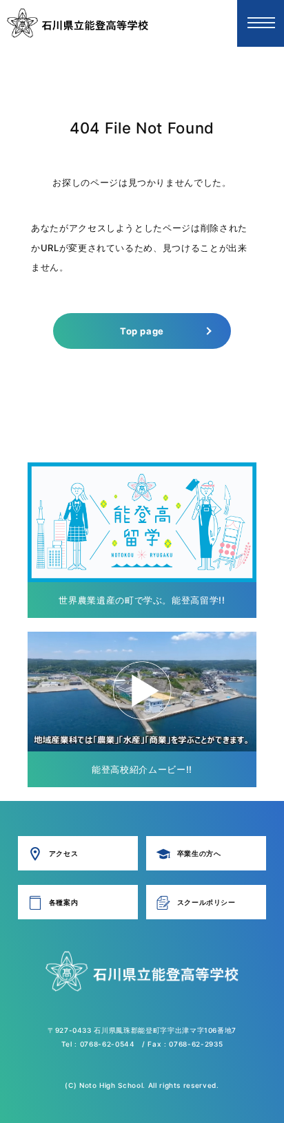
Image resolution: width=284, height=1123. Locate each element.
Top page (142, 330)
